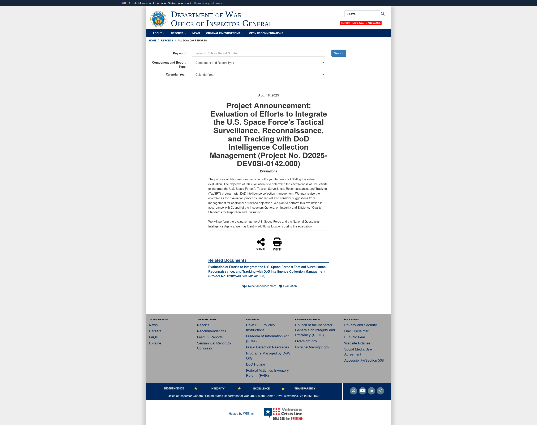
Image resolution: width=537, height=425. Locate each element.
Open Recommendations (266, 33)
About (157, 33)
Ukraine (155, 343)
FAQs (153, 337)
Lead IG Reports (210, 337)
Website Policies (357, 343)
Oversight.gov (306, 341)
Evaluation (290, 286)
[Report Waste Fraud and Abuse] (361, 22)
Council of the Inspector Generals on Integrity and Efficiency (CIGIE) (315, 330)
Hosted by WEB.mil (241, 413)
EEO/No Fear (354, 337)
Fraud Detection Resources (267, 347)
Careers (155, 331)
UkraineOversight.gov (312, 347)
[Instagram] (380, 391)
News (196, 33)
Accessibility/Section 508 (364, 360)
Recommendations (211, 331)
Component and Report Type (169, 64)
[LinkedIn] (371, 391)
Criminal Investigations (223, 33)
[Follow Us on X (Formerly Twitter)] (353, 391)
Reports (177, 33)
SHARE (261, 248)
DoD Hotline (255, 364)
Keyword (179, 53)
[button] (209, 3)
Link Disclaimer (356, 331)
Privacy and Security (360, 325)
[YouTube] (362, 391)
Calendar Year (176, 74)
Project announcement (261, 286)
